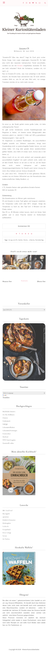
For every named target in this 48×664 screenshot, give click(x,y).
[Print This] (31, 234)
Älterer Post (41, 281)
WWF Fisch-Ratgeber (9, 440)
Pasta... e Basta (29, 240)
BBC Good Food (7, 511)
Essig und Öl (13, 240)
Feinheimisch (6, 421)
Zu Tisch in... (6, 539)
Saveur (5, 536)
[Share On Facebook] (19, 234)
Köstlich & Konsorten (9, 520)
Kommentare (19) (24, 226)
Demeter (5, 418)
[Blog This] (28, 234)
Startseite (24, 281)
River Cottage (7, 533)
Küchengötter (7, 523)
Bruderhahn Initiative (9, 412)
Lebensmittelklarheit (9, 427)
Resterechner (7, 434)
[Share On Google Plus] (22, 234)
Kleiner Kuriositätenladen (30, 649)
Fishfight (5, 424)
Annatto (20, 66)
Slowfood (5, 437)
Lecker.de (6, 526)
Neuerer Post (7, 281)
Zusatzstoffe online (8, 443)
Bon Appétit (6, 514)
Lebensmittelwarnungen (10, 431)
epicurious (6, 517)
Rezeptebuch (6, 530)
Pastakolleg (39, 240)
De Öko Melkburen (8, 415)
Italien (20, 240)
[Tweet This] (16, 234)
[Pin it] (25, 234)
